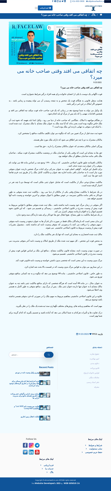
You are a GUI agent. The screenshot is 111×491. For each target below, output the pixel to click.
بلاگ (93, 15)
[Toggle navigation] (36, 8)
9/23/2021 (83, 334)
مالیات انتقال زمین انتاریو (30, 417)
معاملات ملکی (94, 378)
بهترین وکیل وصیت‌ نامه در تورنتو (27, 373)
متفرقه (96, 387)
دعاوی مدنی (94, 363)
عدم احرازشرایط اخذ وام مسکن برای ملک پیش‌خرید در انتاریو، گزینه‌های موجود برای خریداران (24, 383)
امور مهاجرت (94, 359)
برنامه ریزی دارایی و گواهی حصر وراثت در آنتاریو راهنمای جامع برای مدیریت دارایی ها (24, 396)
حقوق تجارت (94, 354)
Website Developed (45, 483)
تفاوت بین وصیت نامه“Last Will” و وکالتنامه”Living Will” (26, 407)
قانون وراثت (94, 368)
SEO (58, 483)
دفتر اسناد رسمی (92, 382)
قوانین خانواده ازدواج (91, 373)
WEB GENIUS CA (72, 483)
